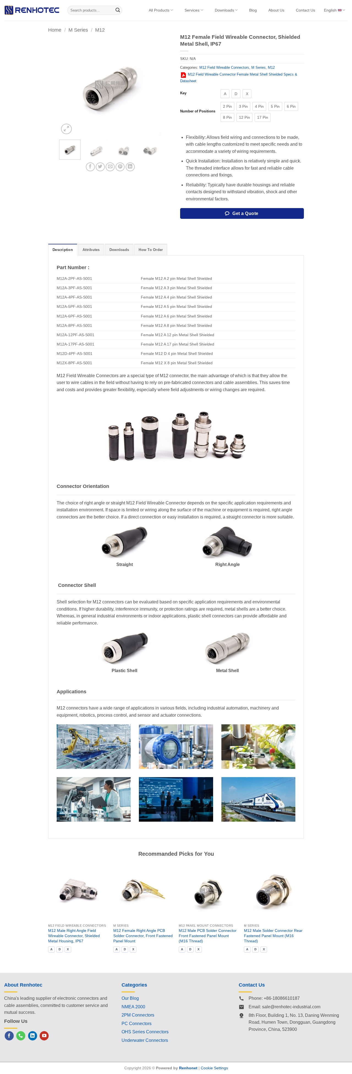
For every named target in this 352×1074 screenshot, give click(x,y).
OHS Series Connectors (145, 1031)
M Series (78, 30)
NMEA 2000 (133, 1006)
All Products (159, 10)
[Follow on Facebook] (9, 1035)
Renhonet (188, 1068)
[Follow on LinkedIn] (32, 1035)
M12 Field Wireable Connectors (224, 67)
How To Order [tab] (151, 250)
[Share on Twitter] (100, 167)
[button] (66, 129)
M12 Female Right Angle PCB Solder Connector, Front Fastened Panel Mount (143, 935)
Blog (253, 10)
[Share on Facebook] (90, 167)
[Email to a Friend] (110, 167)
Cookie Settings (214, 1068)
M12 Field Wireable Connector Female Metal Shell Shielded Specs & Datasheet (238, 77)
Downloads (224, 10)
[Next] (152, 84)
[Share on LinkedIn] (130, 167)
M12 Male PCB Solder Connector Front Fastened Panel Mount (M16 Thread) (208, 935)
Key (183, 93)
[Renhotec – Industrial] (31, 10)
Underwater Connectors (145, 1040)
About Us (276, 10)
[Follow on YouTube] (44, 1035)
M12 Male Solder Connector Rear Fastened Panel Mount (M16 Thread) (273, 935)
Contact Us (305, 10)
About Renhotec (23, 985)
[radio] (225, 94)
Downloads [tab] (119, 250)
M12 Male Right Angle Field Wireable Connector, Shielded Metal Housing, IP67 (74, 935)
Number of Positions (197, 111)
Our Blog (130, 998)
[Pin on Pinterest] (120, 167)
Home (54, 30)
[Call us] (20, 1035)
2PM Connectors (138, 1015)
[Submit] (117, 10)
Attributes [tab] (91, 250)
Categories (134, 985)
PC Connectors (137, 1023)
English (330, 10)
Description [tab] (63, 250)
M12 (100, 30)
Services (192, 10)
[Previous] (68, 84)
